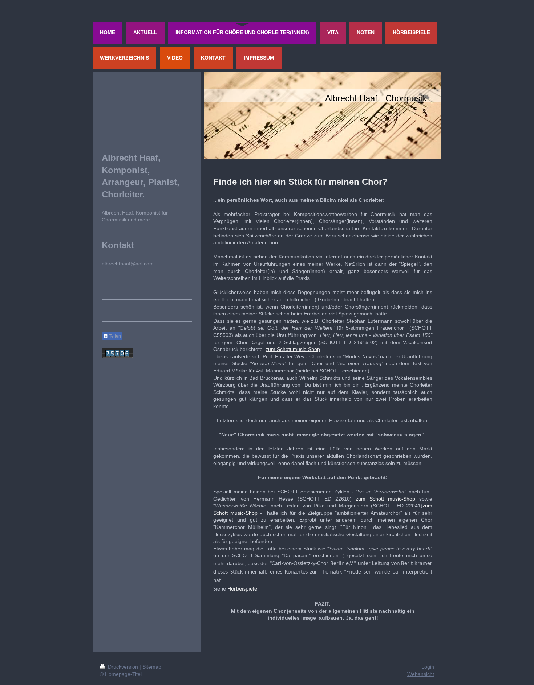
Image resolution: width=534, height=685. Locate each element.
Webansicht (420, 674)
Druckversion (122, 667)
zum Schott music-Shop (293, 349)
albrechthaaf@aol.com (128, 263)
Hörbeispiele (242, 589)
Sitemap (151, 667)
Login (427, 667)
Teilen (114, 336)
